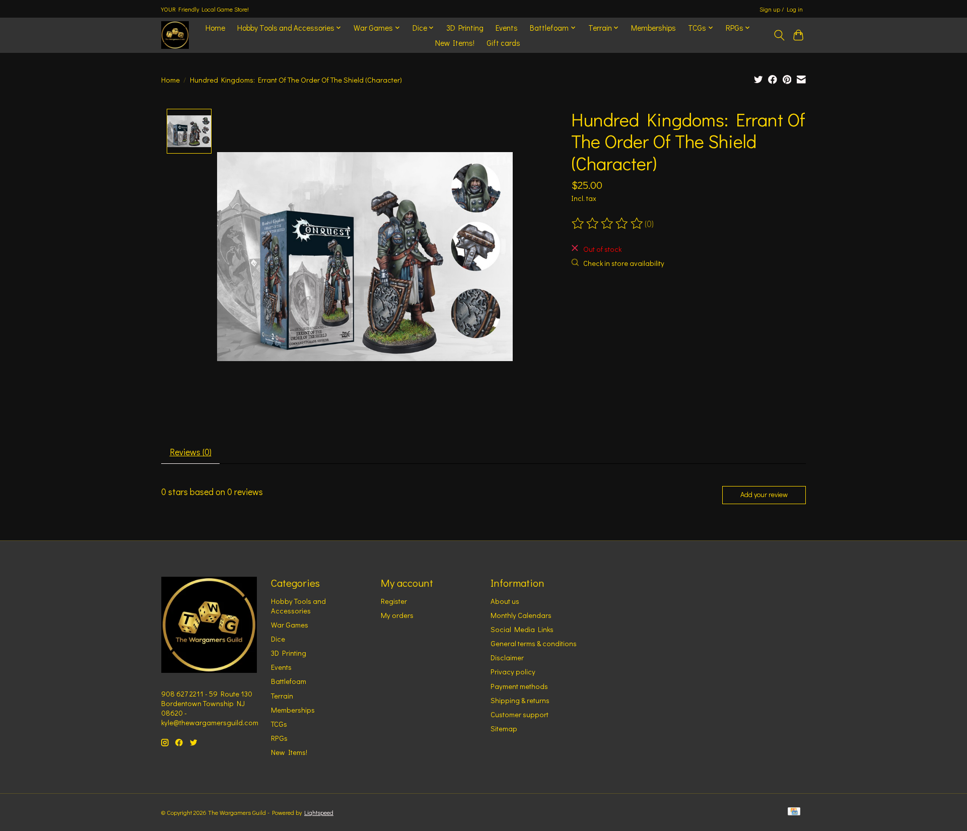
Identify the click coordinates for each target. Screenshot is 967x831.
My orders (397, 615)
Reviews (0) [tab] (191, 452)
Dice (278, 639)
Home (215, 28)
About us (505, 601)
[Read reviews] (608, 223)
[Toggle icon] (779, 35)
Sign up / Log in (781, 9)
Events (507, 28)
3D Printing (465, 28)
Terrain (282, 696)
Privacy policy (513, 671)
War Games (289, 625)
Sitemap (504, 728)
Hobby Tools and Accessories (298, 605)
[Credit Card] (794, 812)
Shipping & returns (520, 700)
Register (394, 601)
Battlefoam (288, 681)
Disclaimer (507, 657)
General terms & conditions (534, 643)
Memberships (653, 28)
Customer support (519, 714)
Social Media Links (522, 629)
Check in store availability (623, 263)
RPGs (279, 738)
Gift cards (503, 43)
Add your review (764, 494)
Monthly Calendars (521, 615)
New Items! (454, 43)
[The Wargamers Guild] (175, 35)
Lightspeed (318, 812)
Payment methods (519, 686)
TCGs (279, 724)
